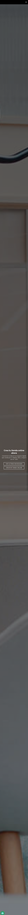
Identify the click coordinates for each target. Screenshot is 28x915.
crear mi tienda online (14, 467)
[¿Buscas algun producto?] (2, 913)
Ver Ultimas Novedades (14, 464)
